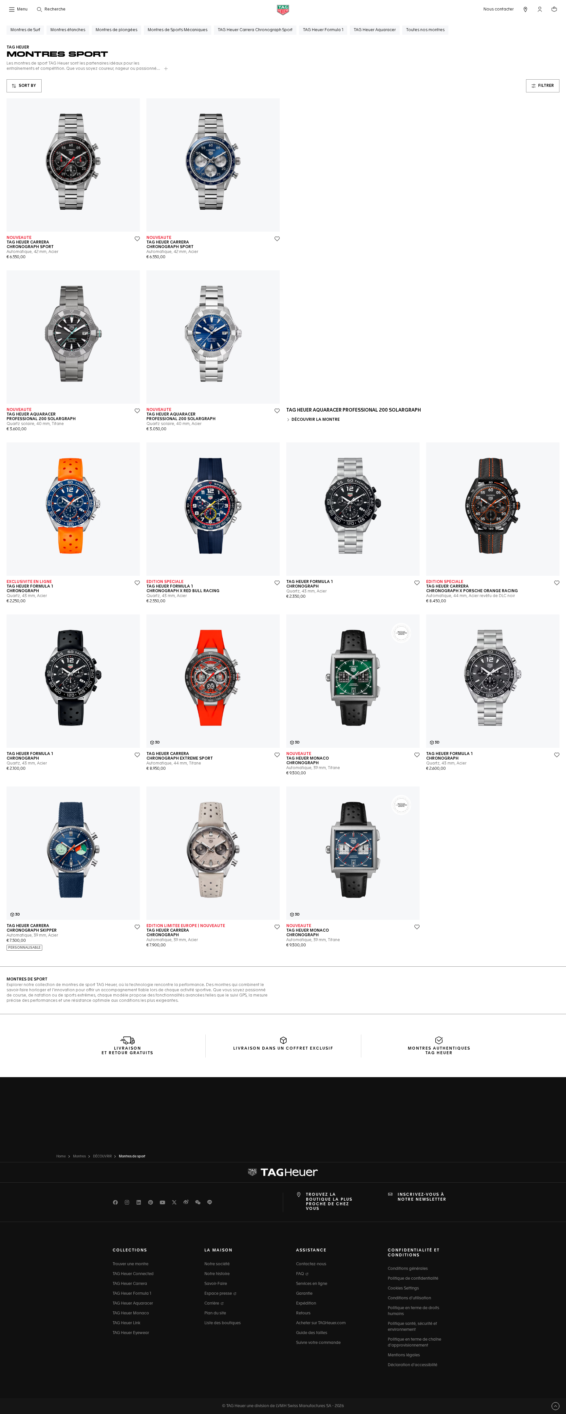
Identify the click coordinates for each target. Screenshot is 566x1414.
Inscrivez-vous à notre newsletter (422, 1197)
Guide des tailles (311, 1333)
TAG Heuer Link (126, 1323)
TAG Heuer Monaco (131, 1313)
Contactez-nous (311, 1264)
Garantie (304, 1294)
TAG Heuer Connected (133, 1274)
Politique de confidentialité (413, 1279)
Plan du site (215, 1313)
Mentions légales (404, 1355)
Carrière (212, 1304)
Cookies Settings (403, 1288)
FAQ (300, 1274)
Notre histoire (217, 1274)
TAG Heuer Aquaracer (133, 1304)
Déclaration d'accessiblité (412, 1365)
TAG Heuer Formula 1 (132, 1294)
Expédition (306, 1304)
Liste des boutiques (222, 1323)
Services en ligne (311, 1284)
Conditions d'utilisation (409, 1298)
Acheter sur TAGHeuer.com (321, 1323)
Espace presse (218, 1294)
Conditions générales (408, 1269)
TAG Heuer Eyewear (131, 1333)
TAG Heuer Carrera (130, 1284)
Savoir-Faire (215, 1284)
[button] (540, 9)
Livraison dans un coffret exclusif (283, 1049)
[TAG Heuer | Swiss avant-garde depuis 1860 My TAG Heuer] (283, 1172)
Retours (303, 1313)
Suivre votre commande (318, 1343)
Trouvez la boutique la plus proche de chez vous (329, 1202)
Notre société (217, 1264)
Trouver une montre (130, 1264)
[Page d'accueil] (283, 9)
